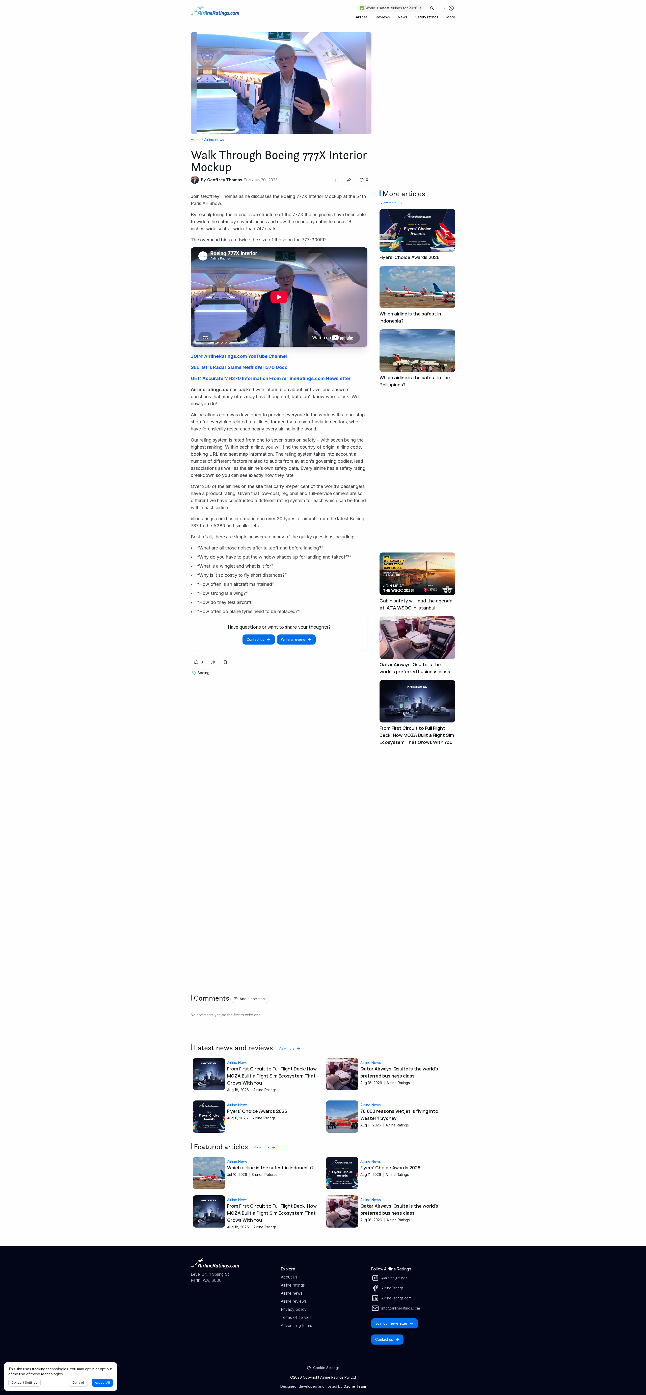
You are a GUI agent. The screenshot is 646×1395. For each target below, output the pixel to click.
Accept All (102, 1382)
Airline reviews (294, 1301)
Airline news (214, 139)
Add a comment (253, 999)
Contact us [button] (255, 639)
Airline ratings (293, 1285)
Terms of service (296, 1317)
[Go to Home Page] (215, 13)
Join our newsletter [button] (391, 1323)
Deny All (78, 1382)
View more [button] (388, 203)
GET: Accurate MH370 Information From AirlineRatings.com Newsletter (271, 378)
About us (289, 1277)
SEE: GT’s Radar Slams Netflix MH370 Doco (239, 367)
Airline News (237, 1062)
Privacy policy (294, 1309)
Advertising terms (296, 1325)
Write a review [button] (293, 639)
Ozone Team (354, 1386)
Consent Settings (24, 1382)
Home (196, 139)
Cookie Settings (326, 1367)
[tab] (362, 17)
